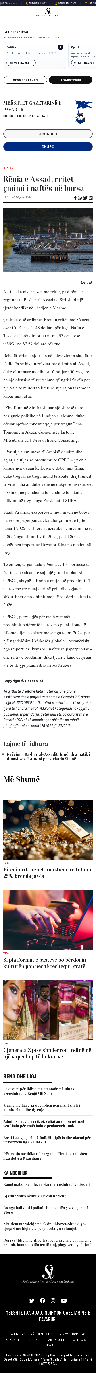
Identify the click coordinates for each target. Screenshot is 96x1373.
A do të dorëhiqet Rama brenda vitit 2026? (31, 52)
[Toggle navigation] (5, 12)
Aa (83, 282)
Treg (8, 168)
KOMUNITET (14, 1339)
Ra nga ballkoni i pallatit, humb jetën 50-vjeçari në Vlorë (46, 1210)
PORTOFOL (79, 1334)
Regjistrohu (70, 79)
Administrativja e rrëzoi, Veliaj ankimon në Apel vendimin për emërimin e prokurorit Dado (43, 1123)
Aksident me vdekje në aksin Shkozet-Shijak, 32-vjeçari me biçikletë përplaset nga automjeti (44, 1226)
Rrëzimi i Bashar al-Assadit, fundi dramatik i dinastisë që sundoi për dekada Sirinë (48, 756)
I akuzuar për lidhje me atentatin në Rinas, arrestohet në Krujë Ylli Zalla (39, 1091)
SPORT (40, 1339)
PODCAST (48, 1345)
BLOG (28, 1339)
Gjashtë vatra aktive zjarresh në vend (35, 1196)
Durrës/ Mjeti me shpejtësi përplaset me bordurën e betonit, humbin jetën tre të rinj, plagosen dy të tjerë (47, 1242)
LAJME (14, 1334)
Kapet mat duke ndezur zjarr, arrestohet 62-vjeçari (46, 1184)
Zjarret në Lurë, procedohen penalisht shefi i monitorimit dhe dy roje (41, 1107)
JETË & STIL (81, 1339)
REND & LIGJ (45, 1334)
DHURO (48, 146)
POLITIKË (28, 1334)
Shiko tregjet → (21, 62)
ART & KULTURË (59, 1339)
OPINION (63, 1334)
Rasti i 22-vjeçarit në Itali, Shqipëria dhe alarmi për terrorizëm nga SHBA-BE (47, 1139)
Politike (11, 47)
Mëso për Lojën (25, 79)
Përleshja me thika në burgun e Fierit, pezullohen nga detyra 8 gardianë (45, 1156)
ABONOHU (48, 133)
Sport (75, 47)
